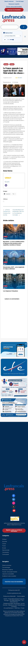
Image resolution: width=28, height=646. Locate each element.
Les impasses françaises (10, 291)
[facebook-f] (13, 495)
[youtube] (14, 510)
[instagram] (13, 503)
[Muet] (8, 39)
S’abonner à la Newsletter (14, 9)
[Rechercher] (23, 27)
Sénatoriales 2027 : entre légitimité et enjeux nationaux (13, 268)
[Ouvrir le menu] (25, 37)
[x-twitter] (13, 506)
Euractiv (20, 77)
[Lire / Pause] (4, 39)
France (12, 64)
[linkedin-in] (13, 499)
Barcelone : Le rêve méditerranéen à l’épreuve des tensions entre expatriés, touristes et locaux (13, 243)
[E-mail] (6, 185)
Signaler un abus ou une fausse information (14, 530)
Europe (6, 64)
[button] (24, 642)
